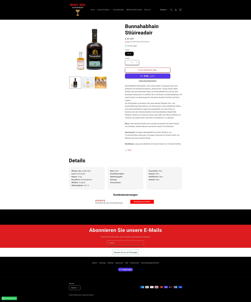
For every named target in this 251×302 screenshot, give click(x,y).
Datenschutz (134, 263)
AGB (126, 263)
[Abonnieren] (141, 242)
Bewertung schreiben (142, 202)
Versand (127, 41)
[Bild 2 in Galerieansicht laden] (88, 82)
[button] (104, 10)
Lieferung (102, 263)
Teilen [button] (129, 150)
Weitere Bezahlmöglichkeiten (147, 81)
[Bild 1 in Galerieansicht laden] (75, 82)
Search (94, 263)
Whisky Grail (77, 295)
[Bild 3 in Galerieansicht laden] (100, 82)
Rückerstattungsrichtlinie (150, 263)
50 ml (129, 54)
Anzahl (127, 58)
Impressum (119, 263)
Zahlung (110, 263)
